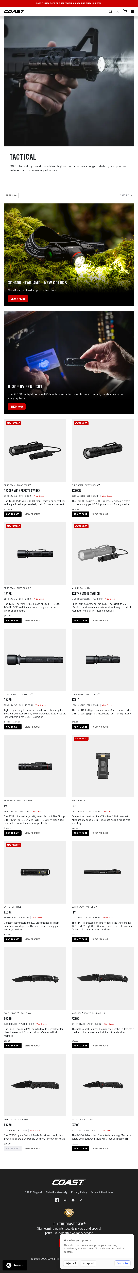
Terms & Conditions (102, 1192)
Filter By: (11, 195)
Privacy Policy (79, 1192)
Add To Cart (13, 514)
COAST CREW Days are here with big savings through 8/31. (69, 3)
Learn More (18, 298)
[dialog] (97, 1251)
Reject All (70, 1263)
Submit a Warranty (56, 1192)
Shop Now (17, 406)
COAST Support (33, 1192)
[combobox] (126, 195)
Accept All (88, 1263)
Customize (122, 1263)
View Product (32, 514)
